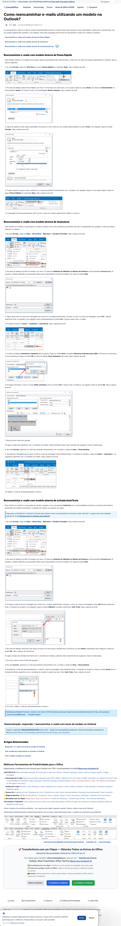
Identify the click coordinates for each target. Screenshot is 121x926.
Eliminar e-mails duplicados (87, 786)
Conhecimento (30, 901)
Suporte (80, 7)
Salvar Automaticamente (68, 792)
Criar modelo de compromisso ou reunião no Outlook (24, 751)
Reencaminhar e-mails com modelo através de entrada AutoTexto (29, 46)
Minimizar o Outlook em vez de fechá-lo (95, 795)
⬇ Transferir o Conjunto (58, 883)
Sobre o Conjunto (35, 883)
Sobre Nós (94, 901)
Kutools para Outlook (14, 712)
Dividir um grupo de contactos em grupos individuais (85, 802)
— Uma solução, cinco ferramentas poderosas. (39, 2)
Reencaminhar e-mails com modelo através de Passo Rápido (27, 37)
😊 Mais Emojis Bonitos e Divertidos (33, 795)
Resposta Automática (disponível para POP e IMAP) (41, 778)
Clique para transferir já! (88, 768)
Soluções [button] (27, 7)
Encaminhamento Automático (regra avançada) (24, 781)
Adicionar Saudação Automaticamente (56, 781)
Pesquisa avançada (105, 786)
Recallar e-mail (25, 786)
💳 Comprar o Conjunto (83, 883)
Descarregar (39, 7)
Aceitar (81, 918)
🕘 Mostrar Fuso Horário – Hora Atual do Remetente (86, 798)
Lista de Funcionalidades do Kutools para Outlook (64, 842)
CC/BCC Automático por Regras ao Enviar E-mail (99, 778)
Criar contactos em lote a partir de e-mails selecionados (44, 802)
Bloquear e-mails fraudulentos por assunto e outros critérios (53, 786)
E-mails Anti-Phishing (58, 798)
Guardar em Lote (21, 792)
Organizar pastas (12, 789)
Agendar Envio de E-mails (71, 778)
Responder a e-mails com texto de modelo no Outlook (25, 747)
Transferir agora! (34, 714)
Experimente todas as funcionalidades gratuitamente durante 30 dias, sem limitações (38, 732)
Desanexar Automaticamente (89, 792)
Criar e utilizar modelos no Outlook (18, 756)
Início (12, 901)
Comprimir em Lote (51, 792)
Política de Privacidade (71, 901)
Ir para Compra (105, 842)
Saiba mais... (22, 714)
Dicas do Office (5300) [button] (64, 7)
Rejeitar (91, 918)
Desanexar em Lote (36, 792)
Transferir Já (91, 842)
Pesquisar (93, 7)
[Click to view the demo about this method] (56, 46)
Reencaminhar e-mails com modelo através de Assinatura (26, 42)
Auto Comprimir (106, 792)
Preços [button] (50, 7)
